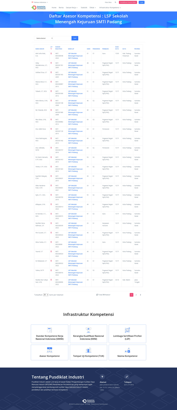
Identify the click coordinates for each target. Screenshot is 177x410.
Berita (61, 7)
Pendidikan (96, 49)
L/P (51, 47)
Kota (124, 49)
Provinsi (137, 49)
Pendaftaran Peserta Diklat (128, 2)
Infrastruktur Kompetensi (109, 7)
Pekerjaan (105, 49)
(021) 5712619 (129, 385)
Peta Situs (108, 2)
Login (141, 2)
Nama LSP (71, 49)
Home (54, 7)
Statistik (84, 7)
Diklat (92, 7)
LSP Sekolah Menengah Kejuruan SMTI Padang (75, 55)
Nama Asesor (40, 49)
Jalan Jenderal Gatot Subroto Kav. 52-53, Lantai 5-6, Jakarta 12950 (110, 387)
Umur (88, 49)
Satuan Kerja (71, 7)
